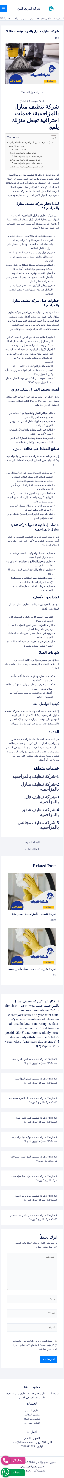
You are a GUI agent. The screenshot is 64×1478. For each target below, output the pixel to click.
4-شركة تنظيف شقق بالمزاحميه (28, 163)
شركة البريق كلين (29, 8)
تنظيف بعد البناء (32, 1418)
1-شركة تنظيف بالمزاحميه (25, 153)
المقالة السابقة (32, 842)
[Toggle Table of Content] (52, 138)
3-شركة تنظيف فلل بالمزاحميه (27, 160)
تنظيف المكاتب (32, 1414)
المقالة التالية (32, 849)
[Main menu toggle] (3, 8)
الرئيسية (59, 18)
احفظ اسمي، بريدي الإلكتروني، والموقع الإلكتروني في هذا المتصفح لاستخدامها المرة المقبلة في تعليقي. (35, 1344)
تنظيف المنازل (32, 1410)
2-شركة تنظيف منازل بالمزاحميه (28, 156)
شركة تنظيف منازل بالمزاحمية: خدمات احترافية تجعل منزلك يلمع (31, 144)
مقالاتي (49, 18)
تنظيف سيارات (32, 1423)
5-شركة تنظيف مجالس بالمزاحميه (28, 167)
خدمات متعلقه (20, 149)
